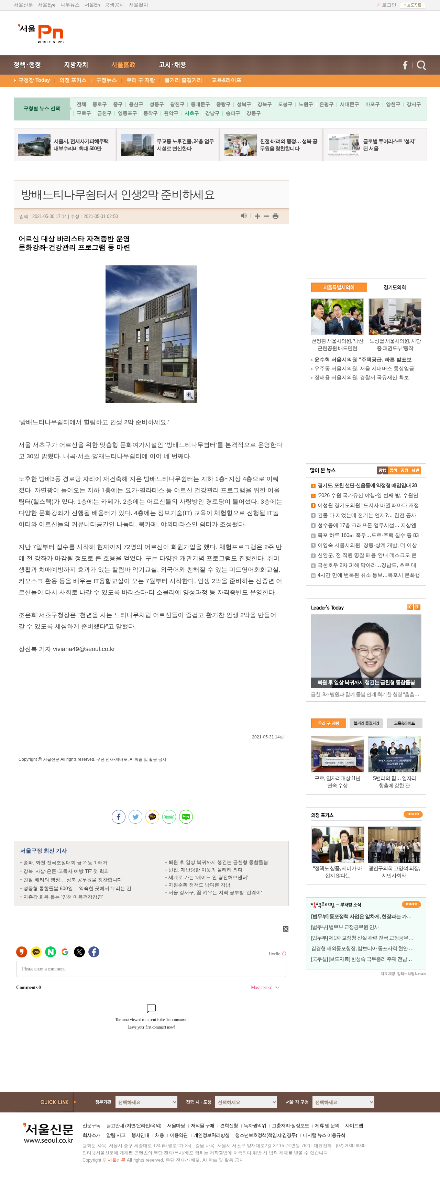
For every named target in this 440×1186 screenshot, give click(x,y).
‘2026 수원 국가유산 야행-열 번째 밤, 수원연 (368, 495)
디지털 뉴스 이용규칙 (324, 1135)
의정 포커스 (73, 80)
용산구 (136, 104)
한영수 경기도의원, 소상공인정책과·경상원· (365, 359)
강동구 (253, 113)
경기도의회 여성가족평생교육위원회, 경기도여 (368, 368)
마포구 (372, 104)
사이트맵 (354, 1125)
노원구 (306, 104)
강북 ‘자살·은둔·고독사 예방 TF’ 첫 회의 (66, 871)
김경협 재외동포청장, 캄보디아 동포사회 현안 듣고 (364, 948)
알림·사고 (115, 1135)
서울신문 (23, 5)
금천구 (104, 113)
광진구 (177, 104)
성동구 (157, 104)
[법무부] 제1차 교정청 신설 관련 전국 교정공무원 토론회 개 (372, 938)
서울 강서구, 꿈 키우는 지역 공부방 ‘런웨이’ (215, 892)
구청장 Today (34, 80)
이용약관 (179, 1135)
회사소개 (91, 1135)
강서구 (414, 104)
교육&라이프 (226, 80)
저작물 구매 (202, 1125)
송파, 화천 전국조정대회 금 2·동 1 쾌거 (65, 862)
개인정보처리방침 (211, 1135)
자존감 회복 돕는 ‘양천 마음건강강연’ (63, 897)
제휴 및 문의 (327, 1125)
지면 (130, 1125)
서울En (92, 5)
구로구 (84, 113)
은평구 (326, 104)
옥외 (155, 1125)
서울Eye (47, 5)
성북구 (244, 104)
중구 (118, 104)
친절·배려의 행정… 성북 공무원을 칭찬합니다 (72, 879)
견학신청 (229, 1125)
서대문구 (349, 104)
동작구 (150, 113)
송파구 (233, 113)
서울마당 (176, 1125)
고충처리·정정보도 (290, 1125)
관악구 (171, 113)
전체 (81, 104)
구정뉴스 (106, 80)
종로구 (99, 104)
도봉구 (285, 104)
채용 (159, 1135)
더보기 (411, 904)
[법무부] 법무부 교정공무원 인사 (345, 927)
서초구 (192, 113)
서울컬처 (138, 5)
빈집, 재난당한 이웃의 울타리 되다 (205, 869)
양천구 (393, 104)
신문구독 (91, 1125)
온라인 (143, 1125)
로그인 (389, 5)
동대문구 (200, 104)
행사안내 (140, 1135)
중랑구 (223, 104)
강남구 (212, 113)
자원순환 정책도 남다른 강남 (199, 885)
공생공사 (114, 5)
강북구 (264, 104)
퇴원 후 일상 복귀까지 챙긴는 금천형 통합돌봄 (218, 862)
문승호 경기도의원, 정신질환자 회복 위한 (362, 377)
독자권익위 (255, 1125)
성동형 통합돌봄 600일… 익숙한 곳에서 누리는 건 (77, 888)
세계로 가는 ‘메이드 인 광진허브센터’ (208, 877)
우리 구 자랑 (140, 80)
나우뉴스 (70, 5)
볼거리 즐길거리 (183, 80)
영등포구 (127, 113)
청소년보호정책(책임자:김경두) (266, 1135)
